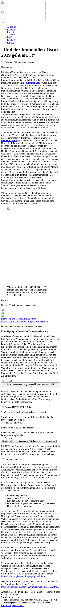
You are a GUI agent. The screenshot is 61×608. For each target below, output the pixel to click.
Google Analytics (13, 459)
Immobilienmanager (30, 83)
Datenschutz (18, 318)
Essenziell (9, 381)
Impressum (6, 318)
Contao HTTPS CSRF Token (19, 407)
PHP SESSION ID (14, 422)
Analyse (8, 438)
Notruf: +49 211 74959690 (13, 321)
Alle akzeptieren (28, 603)
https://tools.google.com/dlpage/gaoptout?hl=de (23, 576)
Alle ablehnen (44, 603)
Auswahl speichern (10, 603)
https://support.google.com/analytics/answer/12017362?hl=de (29, 587)
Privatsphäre (30, 318)
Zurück (4, 300)
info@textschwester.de (37, 321)
